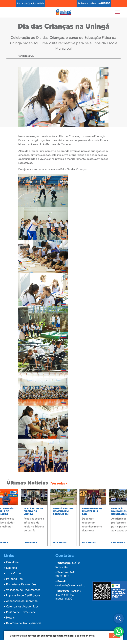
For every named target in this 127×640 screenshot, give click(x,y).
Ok (114, 635)
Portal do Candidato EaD (30, 3)
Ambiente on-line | (94, 3)
